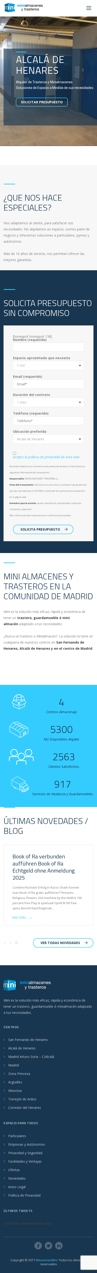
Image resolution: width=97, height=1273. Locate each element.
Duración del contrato (31, 394)
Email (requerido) (27, 376)
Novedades (17, 1178)
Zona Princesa (19, 1073)
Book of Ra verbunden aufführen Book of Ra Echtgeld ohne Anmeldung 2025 (43, 867)
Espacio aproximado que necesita (41, 358)
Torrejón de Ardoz (22, 1099)
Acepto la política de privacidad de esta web (46, 457)
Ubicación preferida (29, 431)
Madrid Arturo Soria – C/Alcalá (31, 1056)
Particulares (17, 1136)
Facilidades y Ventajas (25, 1161)
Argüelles (15, 1082)
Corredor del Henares (24, 1107)
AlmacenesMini (46, 1260)
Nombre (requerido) (30, 339)
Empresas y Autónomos (26, 1144)
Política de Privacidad (24, 1195)
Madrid (13, 1065)
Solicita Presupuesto (40, 529)
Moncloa (15, 1090)
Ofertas (14, 1170)
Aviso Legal (17, 1187)
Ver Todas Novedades (60, 942)
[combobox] (48, 365)
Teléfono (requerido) (30, 413)
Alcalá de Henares (22, 1048)
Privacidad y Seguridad (25, 1153)
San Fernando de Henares (28, 1039)
